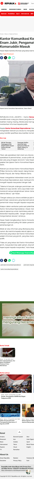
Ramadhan (16, 449)
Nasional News (13, 34)
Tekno (15, 444)
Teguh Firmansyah (8, 54)
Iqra (14, 439)
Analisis (15, 442)
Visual (15, 447)
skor (25, 9)
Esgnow (2, 447)
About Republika (5, 458)
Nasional (3, 13)
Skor (28, 436)
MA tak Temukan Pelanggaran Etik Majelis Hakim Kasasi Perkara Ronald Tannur (7, 146)
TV (1, 449)
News (6, 34)
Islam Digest (30, 439)
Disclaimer (3, 460)
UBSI (32, 13)
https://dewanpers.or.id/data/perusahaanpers (14, 470)
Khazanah (3, 439)
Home (1, 34)
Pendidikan (11, 13)
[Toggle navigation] (2, 3)
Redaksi (15, 458)
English (29, 447)
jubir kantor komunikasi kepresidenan (11, 265)
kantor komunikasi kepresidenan (9, 269)
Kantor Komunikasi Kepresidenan (18, 128)
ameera (4, 9)
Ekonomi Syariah (15, 9)
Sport (18, 13)
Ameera (2, 436)
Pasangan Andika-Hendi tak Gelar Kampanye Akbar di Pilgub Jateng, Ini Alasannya (23, 146)
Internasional (25, 13)
